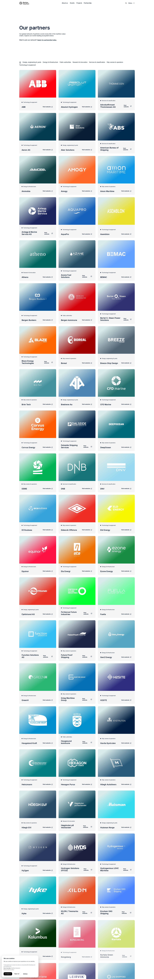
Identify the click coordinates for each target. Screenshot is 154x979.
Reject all (16, 973)
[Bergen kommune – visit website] (77, 303)
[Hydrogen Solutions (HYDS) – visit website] (77, 853)
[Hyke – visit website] (37, 896)
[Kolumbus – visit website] (37, 939)
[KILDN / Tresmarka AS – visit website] (77, 896)
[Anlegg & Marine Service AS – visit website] (37, 217)
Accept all (8, 973)
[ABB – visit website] (37, 90)
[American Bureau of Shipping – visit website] (116, 133)
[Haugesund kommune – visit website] (77, 726)
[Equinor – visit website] (37, 555)
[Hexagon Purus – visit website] (77, 768)
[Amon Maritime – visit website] (116, 175)
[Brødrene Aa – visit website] (77, 388)
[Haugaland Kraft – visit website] (37, 726)
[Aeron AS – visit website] (37, 133)
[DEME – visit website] (37, 472)
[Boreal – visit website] (77, 346)
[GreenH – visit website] (37, 683)
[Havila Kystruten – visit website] (116, 726)
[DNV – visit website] (116, 472)
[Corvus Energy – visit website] (37, 430)
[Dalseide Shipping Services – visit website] (77, 430)
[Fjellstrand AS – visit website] (37, 597)
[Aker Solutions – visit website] (77, 133)
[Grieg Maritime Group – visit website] (77, 683)
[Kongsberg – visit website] (77, 939)
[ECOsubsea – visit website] (37, 514)
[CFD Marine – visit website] (116, 388)
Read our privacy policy (9, 969)
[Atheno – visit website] (37, 260)
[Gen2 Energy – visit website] (116, 640)
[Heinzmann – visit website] (37, 768)
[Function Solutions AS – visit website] (37, 640)
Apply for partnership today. (47, 40)
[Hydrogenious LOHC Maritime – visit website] (116, 853)
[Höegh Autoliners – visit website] (116, 768)
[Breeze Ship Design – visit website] (116, 346)
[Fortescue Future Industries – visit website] (77, 597)
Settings (25, 973)
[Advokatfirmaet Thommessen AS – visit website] (116, 90)
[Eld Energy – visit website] (116, 514)
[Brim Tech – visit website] (37, 388)
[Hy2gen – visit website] (37, 853)
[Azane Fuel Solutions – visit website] (77, 260)
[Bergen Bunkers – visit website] (37, 303)
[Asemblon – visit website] (116, 217)
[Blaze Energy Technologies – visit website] (37, 346)
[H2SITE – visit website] (116, 683)
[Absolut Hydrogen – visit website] (77, 90)
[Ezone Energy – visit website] (116, 555)
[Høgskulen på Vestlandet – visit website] (77, 811)
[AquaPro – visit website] (77, 217)
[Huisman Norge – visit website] (116, 811)
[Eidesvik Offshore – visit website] (77, 514)
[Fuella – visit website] (116, 597)
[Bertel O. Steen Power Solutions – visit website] (116, 303)
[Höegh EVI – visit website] (37, 811)
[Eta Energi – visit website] (77, 555)
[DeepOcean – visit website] (116, 430)
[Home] (24, 3)
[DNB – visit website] (77, 472)
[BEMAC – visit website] (116, 260)
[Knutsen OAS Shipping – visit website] (116, 896)
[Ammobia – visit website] (37, 175)
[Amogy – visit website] (77, 175)
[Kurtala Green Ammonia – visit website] (116, 939)
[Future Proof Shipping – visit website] (77, 640)
